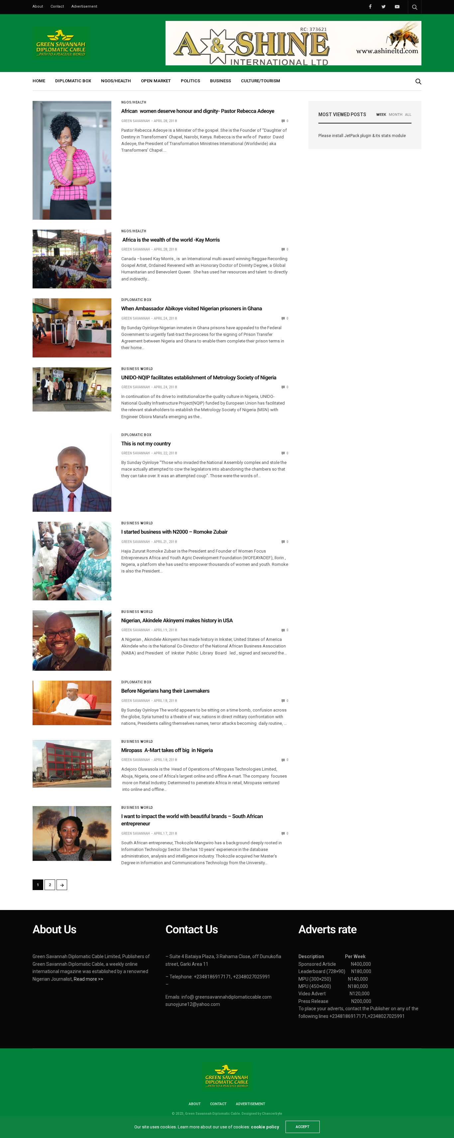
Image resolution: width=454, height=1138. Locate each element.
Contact (57, 6)
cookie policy (265, 1126)
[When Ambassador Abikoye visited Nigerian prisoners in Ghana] (72, 327)
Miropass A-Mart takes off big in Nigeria (167, 750)
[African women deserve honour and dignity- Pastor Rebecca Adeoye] (72, 160)
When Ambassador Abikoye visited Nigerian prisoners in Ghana (191, 308)
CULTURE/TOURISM (260, 80)
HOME (39, 80)
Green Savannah (135, 121)
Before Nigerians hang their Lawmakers (165, 691)
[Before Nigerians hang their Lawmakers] (72, 703)
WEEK (381, 115)
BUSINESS (220, 80)
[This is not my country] (72, 472)
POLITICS (190, 80)
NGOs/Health (134, 102)
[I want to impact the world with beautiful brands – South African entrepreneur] (72, 833)
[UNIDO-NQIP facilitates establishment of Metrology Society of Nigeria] (72, 389)
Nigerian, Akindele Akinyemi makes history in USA (177, 620)
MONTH (395, 115)
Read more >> (88, 979)
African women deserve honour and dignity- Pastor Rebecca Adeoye (198, 111)
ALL (408, 115)
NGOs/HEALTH (116, 80)
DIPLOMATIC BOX (73, 80)
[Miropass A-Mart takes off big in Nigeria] (72, 764)
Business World (137, 369)
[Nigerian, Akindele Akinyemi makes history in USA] (72, 640)
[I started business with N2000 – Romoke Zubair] (72, 561)
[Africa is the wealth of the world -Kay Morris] (72, 259)
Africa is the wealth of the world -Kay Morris (170, 240)
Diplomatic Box (136, 300)
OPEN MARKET (156, 80)
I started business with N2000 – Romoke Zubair (174, 532)
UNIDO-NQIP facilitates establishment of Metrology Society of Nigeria (199, 377)
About (38, 6)
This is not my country (146, 443)
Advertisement (84, 6)
